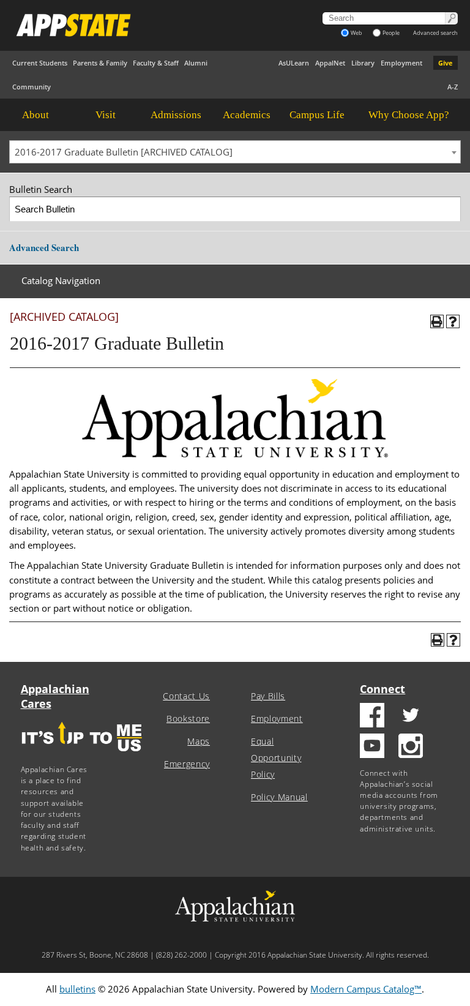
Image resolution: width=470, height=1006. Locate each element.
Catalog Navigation (60, 280)
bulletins (77, 989)
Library (363, 62)
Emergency (187, 764)
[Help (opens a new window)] (453, 321)
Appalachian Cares (55, 696)
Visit (105, 115)
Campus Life (317, 115)
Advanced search (435, 33)
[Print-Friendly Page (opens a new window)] (437, 321)
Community (31, 86)
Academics (246, 115)
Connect (382, 688)
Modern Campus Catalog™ (366, 989)
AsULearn (293, 62)
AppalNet (330, 62)
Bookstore (188, 718)
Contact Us (186, 696)
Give (445, 62)
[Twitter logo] (410, 716)
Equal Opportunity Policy (276, 758)
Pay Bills (268, 696)
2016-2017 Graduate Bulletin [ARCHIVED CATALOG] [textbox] (124, 152)
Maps (198, 741)
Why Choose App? (408, 115)
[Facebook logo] (372, 716)
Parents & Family (100, 62)
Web (356, 33)
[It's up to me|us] (82, 755)
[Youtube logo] (372, 747)
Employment (401, 62)
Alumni (195, 62)
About (35, 115)
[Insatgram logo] (410, 747)
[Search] (449, 209)
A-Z (452, 86)
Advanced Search (44, 247)
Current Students (39, 62)
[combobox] (235, 151)
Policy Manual (279, 797)
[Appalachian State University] (153, 25)
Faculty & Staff (156, 62)
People (391, 33)
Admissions (176, 115)
